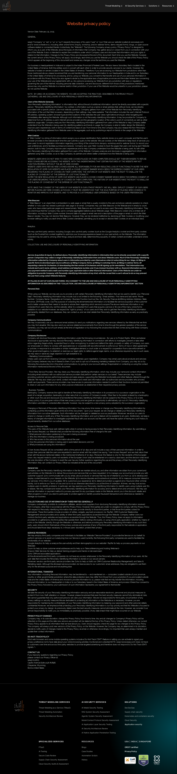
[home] (6, 5)
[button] (114, 6)
